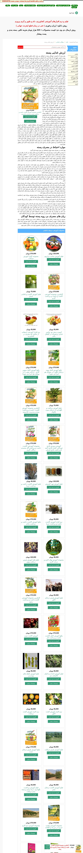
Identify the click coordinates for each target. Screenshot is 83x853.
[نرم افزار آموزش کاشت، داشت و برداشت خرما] (54, 509)
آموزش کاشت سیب (31, 636)
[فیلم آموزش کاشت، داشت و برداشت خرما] (31, 471)
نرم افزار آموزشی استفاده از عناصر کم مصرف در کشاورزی (31, 334)
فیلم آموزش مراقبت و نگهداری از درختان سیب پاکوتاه (54, 410)
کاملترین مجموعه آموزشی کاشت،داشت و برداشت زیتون (31, 600)
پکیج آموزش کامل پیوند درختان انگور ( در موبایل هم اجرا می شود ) (53, 372)
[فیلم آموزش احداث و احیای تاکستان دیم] (54, 661)
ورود (21, 5)
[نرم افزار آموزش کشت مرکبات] (31, 699)
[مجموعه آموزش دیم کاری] (31, 812)
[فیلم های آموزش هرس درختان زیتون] (31, 547)
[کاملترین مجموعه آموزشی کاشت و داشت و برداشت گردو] (54, 281)
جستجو (20, 47)
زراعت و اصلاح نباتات (74, 57)
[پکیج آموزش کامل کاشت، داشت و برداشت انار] (54, 623)
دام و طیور (75, 81)
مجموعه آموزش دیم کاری (31, 825)
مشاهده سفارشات (30, 5)
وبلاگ (7, 5)
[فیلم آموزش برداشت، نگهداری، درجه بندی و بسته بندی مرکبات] (31, 774)
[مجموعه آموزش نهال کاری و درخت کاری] (54, 547)
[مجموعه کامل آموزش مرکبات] (31, 243)
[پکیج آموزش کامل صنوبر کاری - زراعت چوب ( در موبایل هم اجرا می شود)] (31, 357)
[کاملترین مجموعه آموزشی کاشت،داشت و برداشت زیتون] (31, 585)
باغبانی (76, 54)
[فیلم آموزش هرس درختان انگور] (54, 585)
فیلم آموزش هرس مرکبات (54, 750)
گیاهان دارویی (74, 65)
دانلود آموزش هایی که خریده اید (46, 5)
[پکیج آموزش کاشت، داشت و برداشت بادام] (31, 509)
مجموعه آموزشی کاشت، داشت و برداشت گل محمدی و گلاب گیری (31, 448)
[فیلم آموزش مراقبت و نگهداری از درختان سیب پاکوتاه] (54, 395)
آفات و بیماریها (74, 71)
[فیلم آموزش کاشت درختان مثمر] (54, 774)
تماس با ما (14, 5)
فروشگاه (74, 5)
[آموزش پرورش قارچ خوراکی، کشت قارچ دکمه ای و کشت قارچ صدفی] (54, 433)
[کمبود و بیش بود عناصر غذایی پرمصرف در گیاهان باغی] (54, 319)
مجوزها (74, 7)
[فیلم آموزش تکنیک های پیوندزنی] (31, 661)
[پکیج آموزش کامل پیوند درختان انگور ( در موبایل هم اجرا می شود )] (54, 357)
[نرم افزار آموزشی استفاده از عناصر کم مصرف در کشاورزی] (31, 319)
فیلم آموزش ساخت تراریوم (53, 256)
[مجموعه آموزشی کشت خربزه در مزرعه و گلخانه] (54, 812)
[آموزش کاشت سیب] (31, 623)
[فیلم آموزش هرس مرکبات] (54, 737)
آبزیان (76, 84)
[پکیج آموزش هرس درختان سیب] (31, 737)
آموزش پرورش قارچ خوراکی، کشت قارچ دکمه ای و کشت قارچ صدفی (54, 448)
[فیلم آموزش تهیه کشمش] (54, 471)
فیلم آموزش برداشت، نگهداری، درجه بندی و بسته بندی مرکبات (31, 789)
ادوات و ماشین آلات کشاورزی (74, 77)
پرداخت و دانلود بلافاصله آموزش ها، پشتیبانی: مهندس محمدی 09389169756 (22, 1)
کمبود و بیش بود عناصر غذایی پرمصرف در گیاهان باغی (54, 334)
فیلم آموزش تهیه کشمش (53, 484)
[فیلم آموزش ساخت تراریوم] (54, 243)
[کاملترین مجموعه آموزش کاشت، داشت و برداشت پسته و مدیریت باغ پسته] (30, 97)
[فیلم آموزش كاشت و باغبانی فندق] (31, 281)
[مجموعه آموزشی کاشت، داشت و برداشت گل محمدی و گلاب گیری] (31, 433)
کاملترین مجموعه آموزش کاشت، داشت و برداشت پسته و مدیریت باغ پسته (31, 410)
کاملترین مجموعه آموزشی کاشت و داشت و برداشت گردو (54, 296)
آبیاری (76, 74)
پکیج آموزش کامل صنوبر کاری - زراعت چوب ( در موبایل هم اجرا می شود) (31, 372)
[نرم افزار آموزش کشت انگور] (54, 699)
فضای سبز (75, 68)
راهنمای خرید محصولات (63, 5)
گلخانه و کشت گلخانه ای (74, 62)
